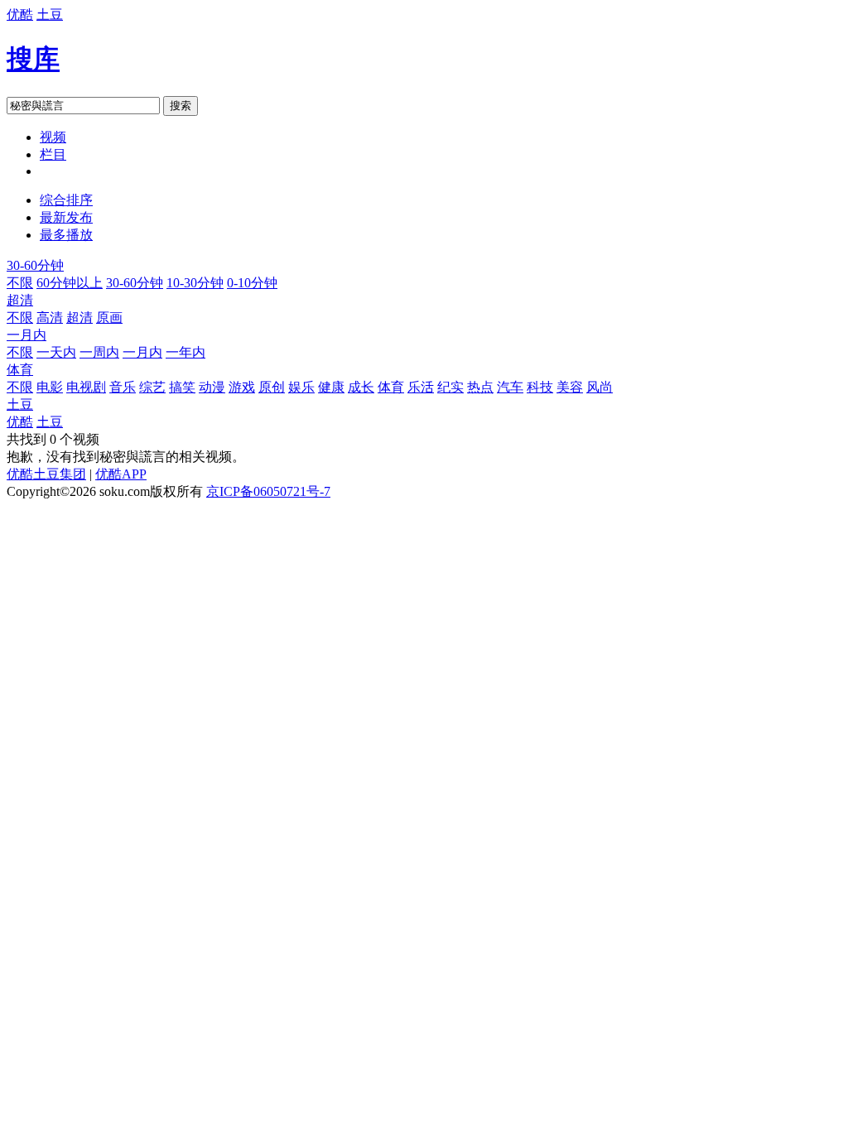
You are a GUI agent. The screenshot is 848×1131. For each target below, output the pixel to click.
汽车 (510, 387)
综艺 (152, 387)
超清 (20, 300)
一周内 (99, 352)
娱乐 (301, 387)
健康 (331, 387)
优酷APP (121, 474)
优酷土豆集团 (46, 474)
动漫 (212, 387)
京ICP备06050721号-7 (268, 491)
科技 (540, 387)
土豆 (49, 14)
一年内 (185, 352)
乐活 (420, 387)
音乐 (122, 387)
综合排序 (66, 200)
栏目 (53, 154)
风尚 (599, 387)
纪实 (450, 387)
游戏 (242, 387)
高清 (49, 317)
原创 (271, 387)
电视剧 (86, 387)
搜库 (33, 59)
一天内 (56, 352)
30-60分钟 (35, 265)
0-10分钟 (252, 283)
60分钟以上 (69, 283)
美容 (569, 387)
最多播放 (66, 235)
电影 (49, 387)
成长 (361, 387)
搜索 (180, 105)
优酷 (20, 14)
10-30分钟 (195, 283)
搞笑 (182, 387)
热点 (480, 387)
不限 (20, 283)
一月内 (26, 335)
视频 (53, 137)
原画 (109, 317)
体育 (20, 370)
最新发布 (66, 217)
